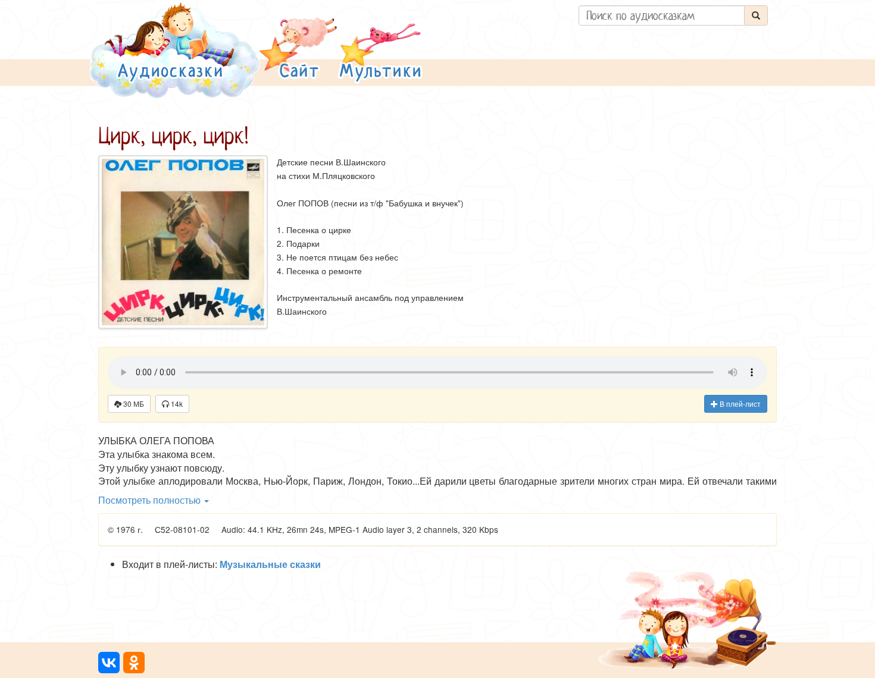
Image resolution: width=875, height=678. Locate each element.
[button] (298, 50)
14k (176, 403)
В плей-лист (739, 403)
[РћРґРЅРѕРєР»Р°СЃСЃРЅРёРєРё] (134, 662)
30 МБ (132, 403)
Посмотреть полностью (150, 500)
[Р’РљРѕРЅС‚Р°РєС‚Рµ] (109, 662)
